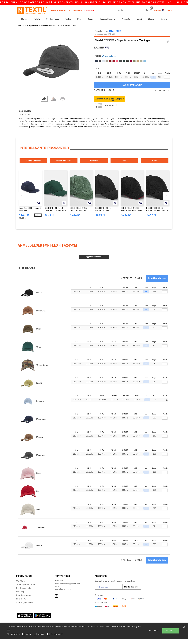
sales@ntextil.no (66, 2)
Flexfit (99, 40)
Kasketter (94, 161)
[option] (55, 61)
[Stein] (106, 61)
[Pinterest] (164, 91)
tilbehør (151, 19)
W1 (107, 47)
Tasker (68, 19)
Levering (20, 592)
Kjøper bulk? (111, 105)
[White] (103, 61)
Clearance (89, 10)
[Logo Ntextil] (32, 10)
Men (124, 161)
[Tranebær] (131, 61)
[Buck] (134, 61)
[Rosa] (117, 61)
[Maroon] (110, 61)
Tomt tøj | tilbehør (33, 161)
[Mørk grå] (120, 61)
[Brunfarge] (137, 61)
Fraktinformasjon (58, 10)
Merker (24, 19)
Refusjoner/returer (24, 595)
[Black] (100, 61)
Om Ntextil (20, 581)
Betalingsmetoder (24, 588)
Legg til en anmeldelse (94, 257)
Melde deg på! (131, 587)
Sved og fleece (52, 19)
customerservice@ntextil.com (67, 584)
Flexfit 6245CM (24, 115)
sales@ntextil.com (63, 589)
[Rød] (113, 61)
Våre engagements (24, 602)
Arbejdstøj (126, 19)
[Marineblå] (96, 61)
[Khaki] (141, 61)
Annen (164, 19)
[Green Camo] (127, 61)
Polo (79, 19)
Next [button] (57, 64)
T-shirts (37, 19)
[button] (147, 10)
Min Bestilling (75, 10)
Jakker (90, 19)
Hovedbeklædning (107, 19)
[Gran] (124, 61)
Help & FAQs (21, 599)
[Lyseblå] (144, 61)
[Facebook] (156, 91)
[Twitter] (160, 91)
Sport (139, 19)
